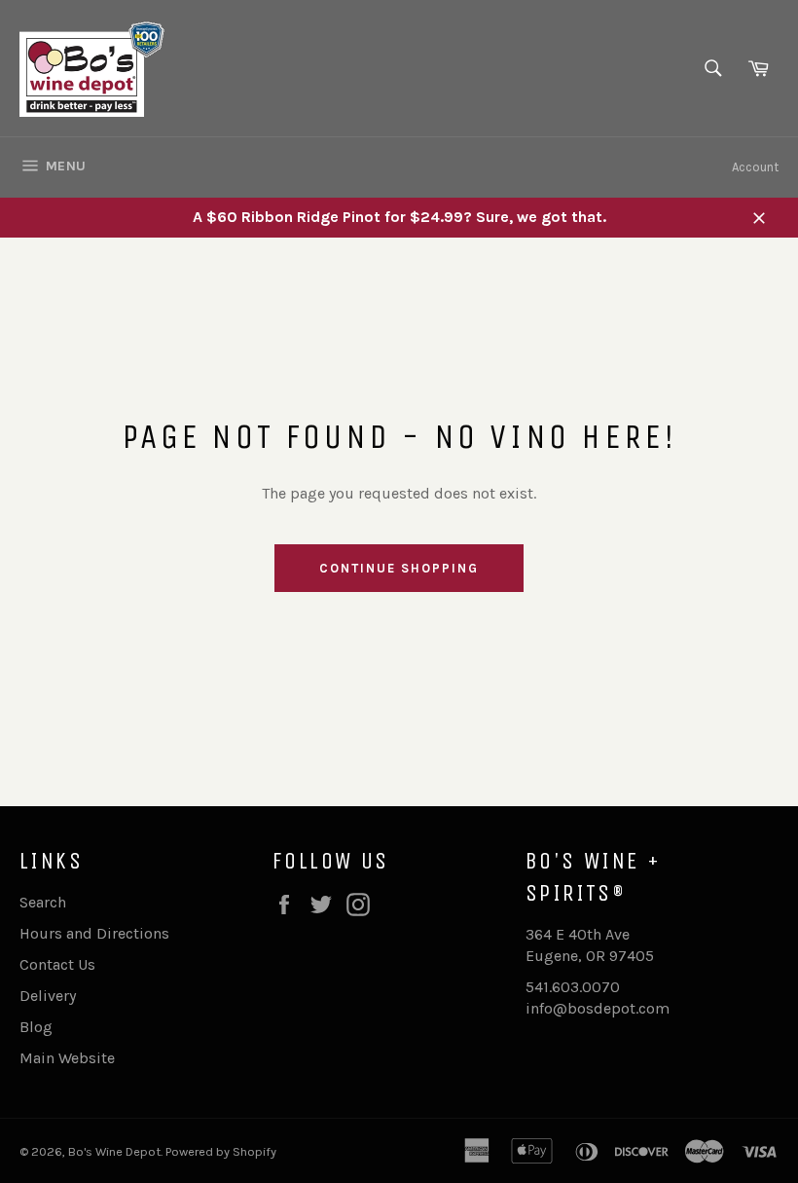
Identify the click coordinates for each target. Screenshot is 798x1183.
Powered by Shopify (220, 1151)
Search (42, 902)
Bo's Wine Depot (114, 1151)
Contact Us (57, 964)
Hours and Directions (94, 933)
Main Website (67, 1058)
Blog (36, 1026)
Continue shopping (398, 568)
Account (755, 167)
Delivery (47, 995)
